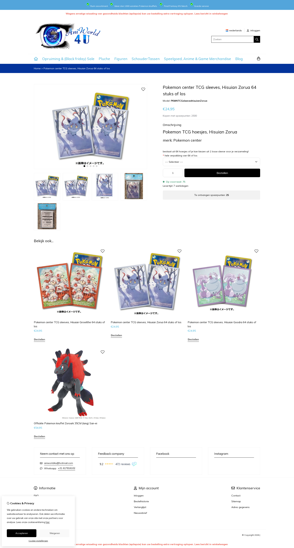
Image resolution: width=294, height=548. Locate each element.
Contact (235, 495)
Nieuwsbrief (140, 512)
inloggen (255, 30)
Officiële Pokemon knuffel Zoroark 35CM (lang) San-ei (65, 423)
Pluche (104, 59)
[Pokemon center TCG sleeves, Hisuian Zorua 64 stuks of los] (90, 168)
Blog (239, 59)
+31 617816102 (66, 468)
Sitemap (236, 501)
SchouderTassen (146, 59)
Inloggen (139, 495)
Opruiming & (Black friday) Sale (68, 59)
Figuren (120, 59)
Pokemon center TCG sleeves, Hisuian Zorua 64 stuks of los (77, 68)
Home (37, 68)
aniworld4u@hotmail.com (58, 463)
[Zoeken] (257, 39)
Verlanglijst (140, 507)
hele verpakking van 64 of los (180, 155)
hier (48, 522)
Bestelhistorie (141, 501)
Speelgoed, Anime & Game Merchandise (197, 59)
